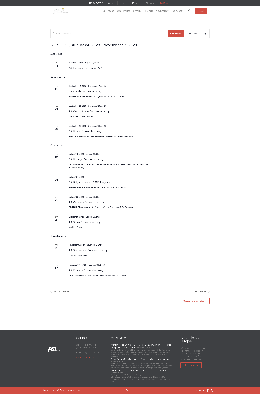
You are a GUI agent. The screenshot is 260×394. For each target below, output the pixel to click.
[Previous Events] (52, 45)
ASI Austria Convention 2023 (85, 91)
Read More (164, 3)
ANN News (119, 338)
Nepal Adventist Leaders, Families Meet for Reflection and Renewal (140, 359)
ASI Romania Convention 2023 (86, 270)
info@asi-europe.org (92, 353)
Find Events (175, 33)
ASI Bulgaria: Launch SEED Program (89, 182)
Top (127, 390)
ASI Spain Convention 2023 (84, 222)
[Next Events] (57, 45)
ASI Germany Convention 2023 (86, 202)
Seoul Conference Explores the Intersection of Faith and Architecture (141, 370)
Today (65, 45)
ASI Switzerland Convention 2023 (88, 250)
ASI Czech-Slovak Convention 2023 (89, 111)
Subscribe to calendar (193, 300)
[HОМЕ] (104, 11)
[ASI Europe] (63, 11)
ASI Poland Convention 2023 (85, 131)
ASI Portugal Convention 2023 (86, 159)
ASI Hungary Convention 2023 (86, 68)
